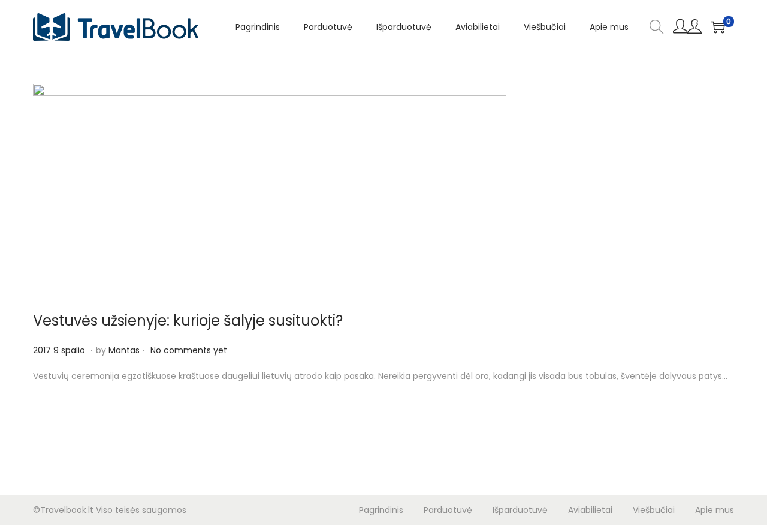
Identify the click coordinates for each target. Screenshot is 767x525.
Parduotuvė (448, 510)
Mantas (124, 350)
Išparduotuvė (520, 510)
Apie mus (714, 510)
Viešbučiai (654, 510)
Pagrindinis (381, 510)
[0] (718, 27)
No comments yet (188, 350)
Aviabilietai (590, 510)
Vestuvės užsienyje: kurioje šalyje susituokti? (188, 320)
